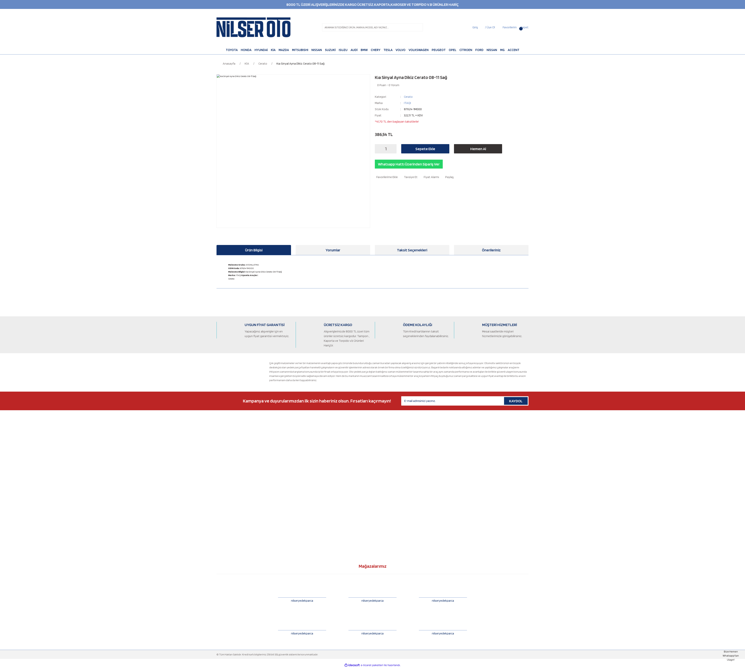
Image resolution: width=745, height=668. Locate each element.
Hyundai (221, 475)
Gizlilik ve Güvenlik (385, 494)
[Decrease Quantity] (379, 148)
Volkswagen (223, 532)
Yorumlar (333, 250)
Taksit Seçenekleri (412, 250)
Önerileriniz (491, 250)
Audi (219, 436)
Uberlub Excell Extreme (309, 475)
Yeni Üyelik (381, 456)
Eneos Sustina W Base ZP (310, 488)
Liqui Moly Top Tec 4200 (309, 513)
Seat (219, 520)
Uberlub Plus (303, 481)
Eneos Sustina (304, 468)
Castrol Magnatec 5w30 (309, 436)
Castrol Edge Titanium (308, 449)
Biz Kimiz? (380, 436)
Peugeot (222, 507)
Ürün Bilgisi (253, 250)
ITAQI (407, 103)
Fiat (219, 456)
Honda (220, 468)
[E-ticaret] (372, 665)
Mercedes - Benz (226, 488)
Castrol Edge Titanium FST (311, 494)
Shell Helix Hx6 (304, 526)
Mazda (220, 481)
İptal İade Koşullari (385, 500)
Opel (219, 500)
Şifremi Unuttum (384, 468)
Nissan (220, 494)
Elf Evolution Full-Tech (308, 443)
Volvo (220, 539)
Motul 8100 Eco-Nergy (308, 456)
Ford (219, 462)
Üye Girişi (380, 462)
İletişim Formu (383, 443)
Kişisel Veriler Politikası (387, 507)
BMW (219, 443)
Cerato (408, 97)
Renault (221, 513)
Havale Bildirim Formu (387, 475)
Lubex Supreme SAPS (308, 507)
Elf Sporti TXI (303, 462)
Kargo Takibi (382, 481)
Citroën (221, 449)
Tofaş (220, 526)
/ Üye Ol (490, 27)
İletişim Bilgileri (383, 449)
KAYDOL (515, 401)
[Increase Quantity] (392, 148)
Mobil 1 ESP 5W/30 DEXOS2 (310, 500)
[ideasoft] (352, 665)
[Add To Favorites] (386, 177)
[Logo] (253, 27)
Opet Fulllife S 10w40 (307, 520)
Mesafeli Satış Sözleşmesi (389, 488)
